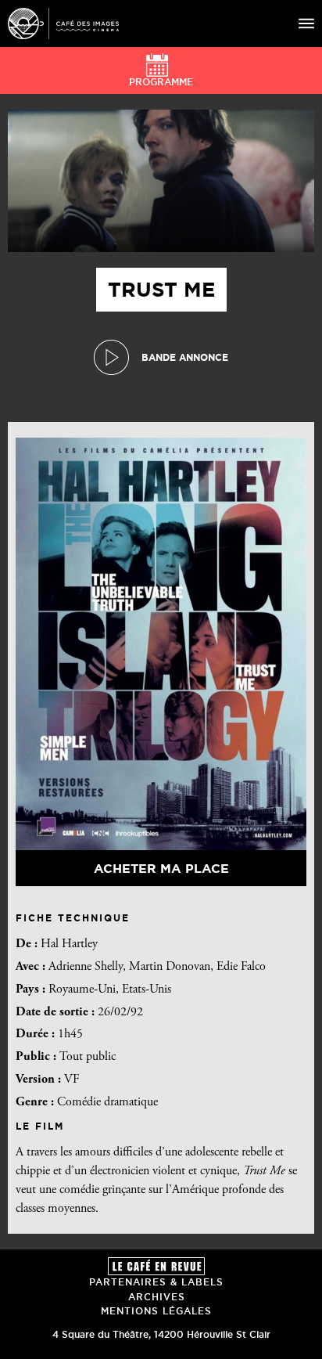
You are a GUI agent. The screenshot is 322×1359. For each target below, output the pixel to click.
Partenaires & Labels (156, 1282)
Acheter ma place (161, 868)
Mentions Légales (156, 1311)
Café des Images (63, 23)
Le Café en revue (156, 1266)
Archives (156, 1297)
